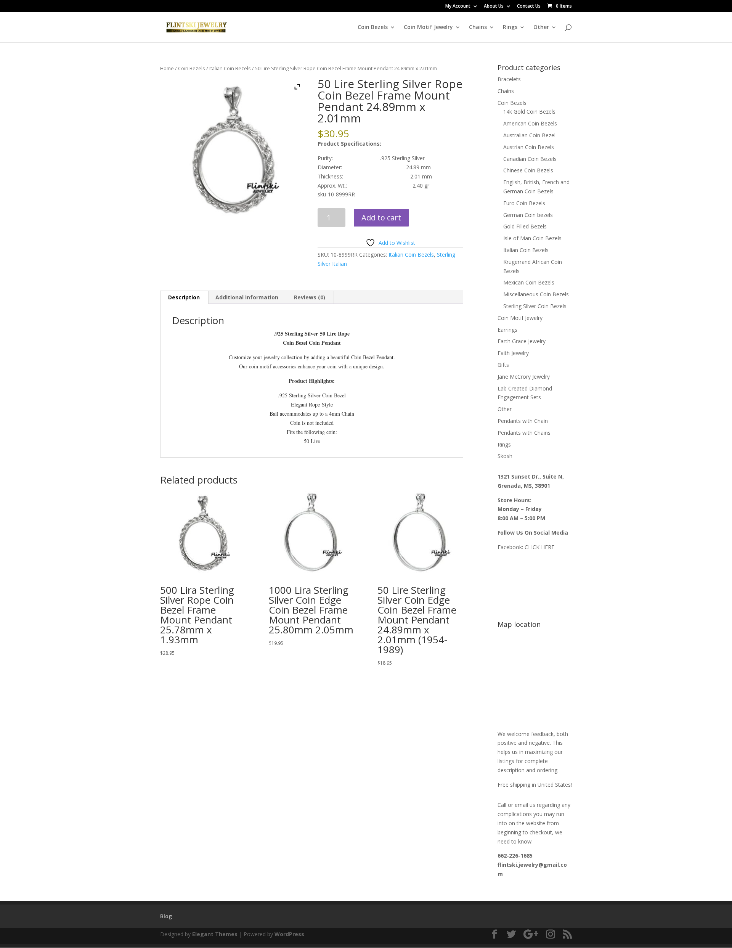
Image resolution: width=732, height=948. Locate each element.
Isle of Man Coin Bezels (532, 238)
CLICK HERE (539, 547)
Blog (166, 916)
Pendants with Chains (524, 432)
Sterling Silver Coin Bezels (535, 306)
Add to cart (381, 217)
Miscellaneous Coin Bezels (536, 294)
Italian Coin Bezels (230, 68)
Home (167, 68)
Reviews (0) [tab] (309, 297)
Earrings (507, 329)
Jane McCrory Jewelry (524, 376)
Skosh (505, 456)
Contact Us (529, 6)
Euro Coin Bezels (524, 203)
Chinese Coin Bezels (528, 170)
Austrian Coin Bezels (528, 147)
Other (541, 27)
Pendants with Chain (523, 420)
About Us (494, 6)
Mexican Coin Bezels (528, 282)
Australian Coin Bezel (529, 135)
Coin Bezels (373, 27)
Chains (478, 27)
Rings (510, 27)
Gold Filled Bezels (525, 226)
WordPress (289, 934)
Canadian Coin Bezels (530, 158)
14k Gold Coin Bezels (529, 111)
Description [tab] (184, 297)
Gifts (503, 364)
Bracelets (509, 79)
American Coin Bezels (530, 123)
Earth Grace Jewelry (522, 341)
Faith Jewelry (513, 353)
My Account (457, 6)
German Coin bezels (528, 215)
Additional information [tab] (246, 297)
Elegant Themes (215, 934)
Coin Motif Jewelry (428, 27)
